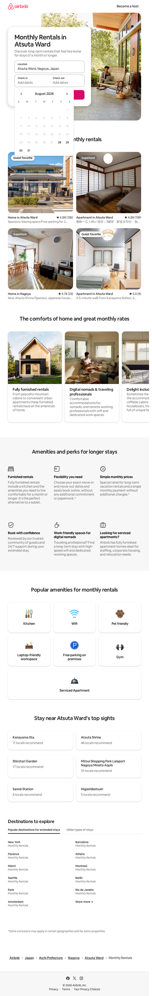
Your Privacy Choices (87, 989)
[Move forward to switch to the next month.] (67, 94)
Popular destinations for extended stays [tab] (34, 830)
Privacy (53, 989)
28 (59, 142)
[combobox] (49, 68)
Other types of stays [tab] (79, 830)
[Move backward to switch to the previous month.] (21, 94)
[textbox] (32, 82)
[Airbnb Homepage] (18, 6)
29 (67, 142)
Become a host (128, 6)
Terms (66, 989)
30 (21, 150)
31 (28, 150)
